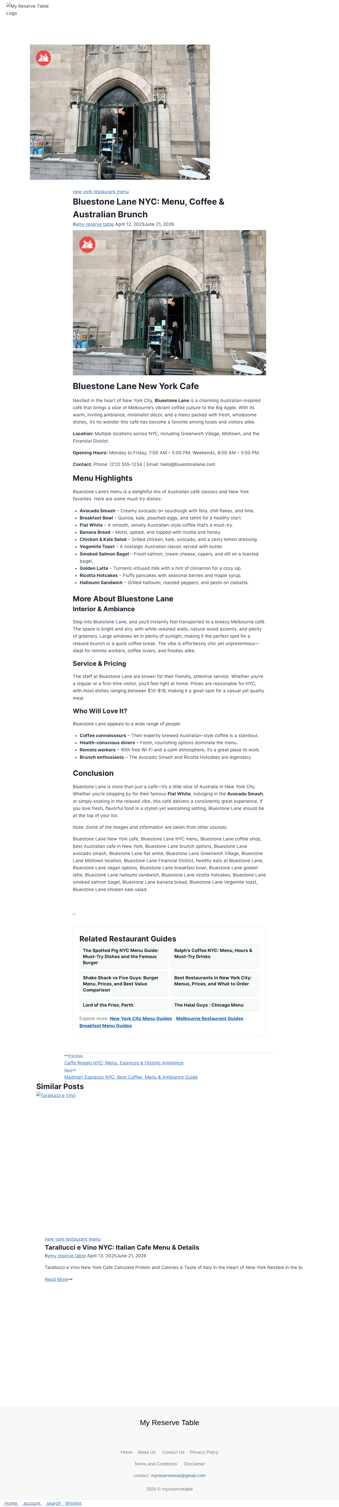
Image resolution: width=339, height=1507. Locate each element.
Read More (59, 1279)
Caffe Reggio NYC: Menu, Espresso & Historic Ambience (124, 1059)
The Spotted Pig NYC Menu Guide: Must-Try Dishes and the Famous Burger (121, 956)
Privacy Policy (204, 1452)
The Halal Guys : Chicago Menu (209, 1005)
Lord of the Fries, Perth (108, 1005)
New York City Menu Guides (141, 1018)
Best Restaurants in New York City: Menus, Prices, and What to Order (213, 980)
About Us (149, 1452)
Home (129, 1452)
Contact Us (176, 1452)
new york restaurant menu (101, 191)
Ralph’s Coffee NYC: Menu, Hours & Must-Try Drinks (213, 953)
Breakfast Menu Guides (105, 1025)
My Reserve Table (169, 1422)
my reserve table (96, 224)
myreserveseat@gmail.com (178, 1475)
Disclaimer (193, 1463)
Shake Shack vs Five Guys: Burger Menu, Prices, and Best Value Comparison (120, 984)
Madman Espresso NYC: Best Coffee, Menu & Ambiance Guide (131, 1074)
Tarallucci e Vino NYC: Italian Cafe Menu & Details (122, 1247)
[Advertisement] (169, 1341)
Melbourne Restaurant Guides (209, 1018)
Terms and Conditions (157, 1463)
